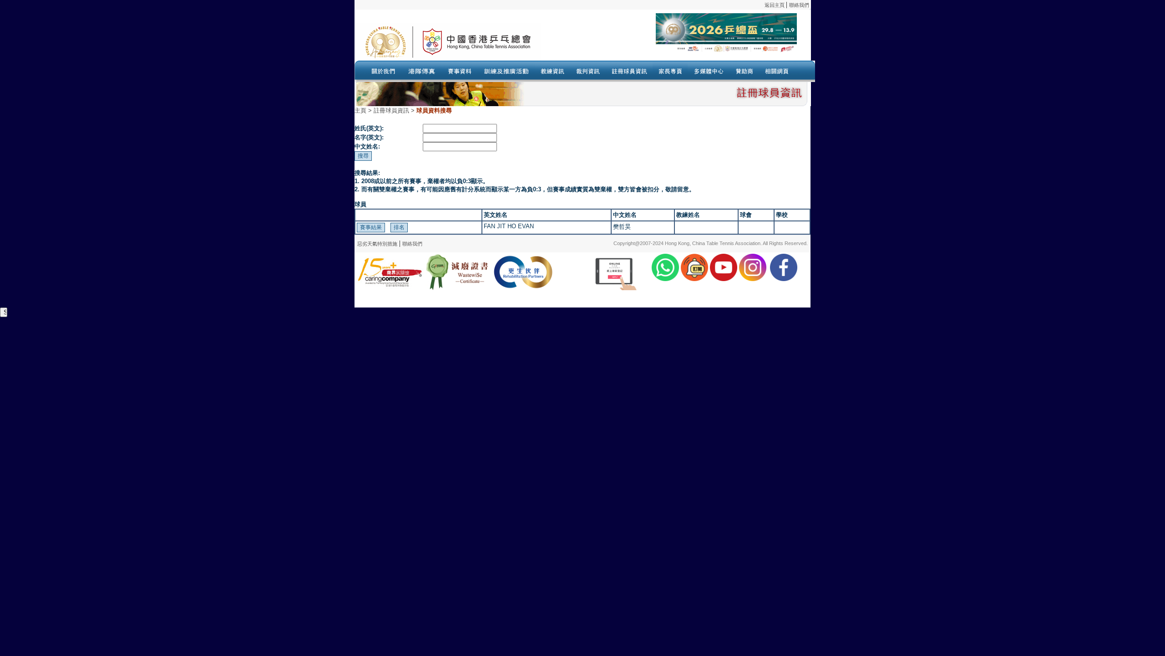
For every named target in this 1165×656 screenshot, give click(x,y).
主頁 (360, 110)
